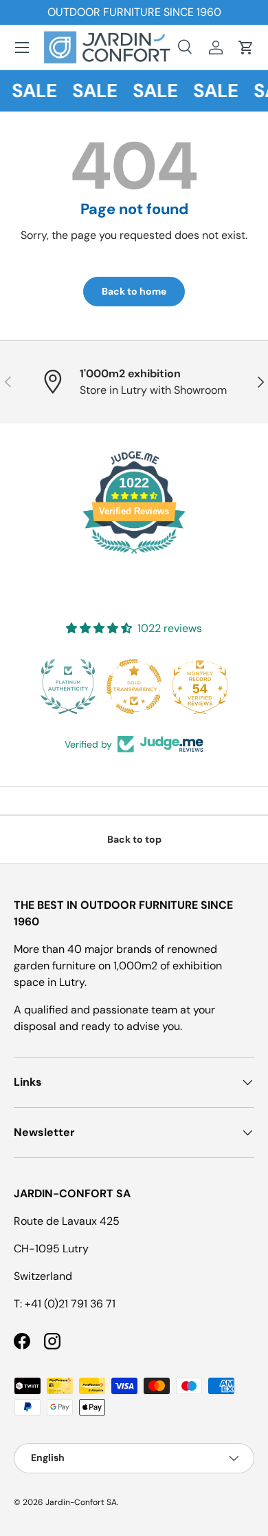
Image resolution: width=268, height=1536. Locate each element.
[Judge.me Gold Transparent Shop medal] (134, 686)
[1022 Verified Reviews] (134, 556)
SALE (33, 90)
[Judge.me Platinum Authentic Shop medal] (68, 686)
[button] (246, 47)
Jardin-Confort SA (81, 1502)
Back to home (134, 291)
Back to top (134, 839)
